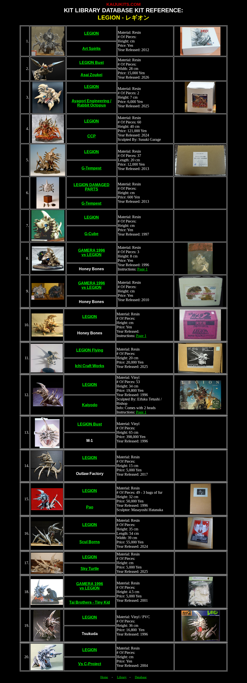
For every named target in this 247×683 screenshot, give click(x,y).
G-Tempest (91, 168)
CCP (91, 136)
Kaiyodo (89, 405)
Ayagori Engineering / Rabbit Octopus (91, 103)
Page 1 (142, 269)
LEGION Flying (89, 350)
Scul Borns (89, 542)
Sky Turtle (90, 569)
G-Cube (91, 234)
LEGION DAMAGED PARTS (92, 187)
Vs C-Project (89, 664)
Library (122, 677)
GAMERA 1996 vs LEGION (91, 252)
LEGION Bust (91, 63)
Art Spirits (91, 49)
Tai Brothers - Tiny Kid (89, 602)
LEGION (91, 33)
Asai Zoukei (91, 75)
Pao (89, 507)
